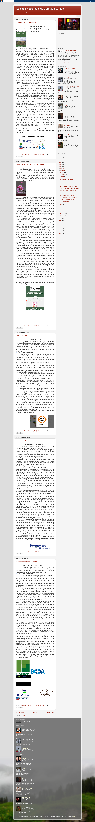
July (61, 204)
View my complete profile (63, 62)
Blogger (74, 816)
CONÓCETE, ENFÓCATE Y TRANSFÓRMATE (30, 164)
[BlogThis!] (17, 156)
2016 (60, 224)
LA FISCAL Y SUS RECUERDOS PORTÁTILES (28, 788)
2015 (60, 226)
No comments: (41, 154)
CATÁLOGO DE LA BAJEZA (70, 143)
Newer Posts (20, 712)
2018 (60, 220)
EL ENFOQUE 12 (68, 134)
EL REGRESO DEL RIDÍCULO (25, 440)
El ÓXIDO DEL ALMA (22, 335)
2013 (60, 230)
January (62, 215)
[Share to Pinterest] (22, 156)
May (61, 208)
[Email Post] (47, 154)
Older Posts (50, 712)
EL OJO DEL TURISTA (65, 201)
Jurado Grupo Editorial (71, 50)
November (63, 170)
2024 (60, 158)
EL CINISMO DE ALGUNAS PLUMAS (68, 197)
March (62, 212)
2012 (60, 231)
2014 (60, 228)
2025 (60, 157)
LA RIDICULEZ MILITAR (69, 77)
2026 (60, 155)
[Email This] (16, 156)
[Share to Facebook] (20, 156)
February (62, 213)
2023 (60, 160)
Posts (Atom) (25, 715)
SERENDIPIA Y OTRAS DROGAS (26, 22)
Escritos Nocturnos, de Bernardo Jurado (40, 8)
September (63, 174)
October (62, 172)
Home (35, 712)
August (62, 176)
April (61, 210)
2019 (60, 218)
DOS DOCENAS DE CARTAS (67, 195)
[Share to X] (19, 156)
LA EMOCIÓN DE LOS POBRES (71, 95)
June (61, 206)
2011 (60, 233)
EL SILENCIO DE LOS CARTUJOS (69, 114)
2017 (60, 222)
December (63, 168)
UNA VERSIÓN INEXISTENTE (67, 199)
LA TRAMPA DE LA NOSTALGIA (71, 86)
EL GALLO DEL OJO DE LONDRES (26, 561)
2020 (60, 166)
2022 (60, 162)
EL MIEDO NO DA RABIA (69, 68)
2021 (60, 164)
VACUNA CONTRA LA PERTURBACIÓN (69, 188)
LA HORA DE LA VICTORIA (66, 193)
